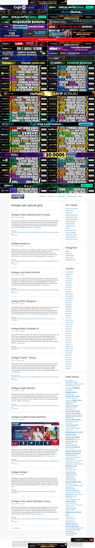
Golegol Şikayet (51, 196)
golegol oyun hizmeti (69, 485)
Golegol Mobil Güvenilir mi (25, 328)
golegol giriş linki (77, 439)
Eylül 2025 (68, 276)
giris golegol (77, 385)
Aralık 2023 (69, 311)
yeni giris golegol (70, 535)
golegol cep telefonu (70, 428)
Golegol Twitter (61, 196)
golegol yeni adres (71, 508)
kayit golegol (69, 529)
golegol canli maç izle (71, 402)
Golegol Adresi (69, 210)
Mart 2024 (68, 304)
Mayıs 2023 (69, 326)
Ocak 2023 (68, 335)
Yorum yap (15, 234)
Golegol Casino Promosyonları (72, 421)
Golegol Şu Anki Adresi (70, 521)
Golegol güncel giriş (45, 232)
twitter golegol (70, 531)
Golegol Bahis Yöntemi (71, 219)
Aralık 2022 (68, 337)
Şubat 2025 (69, 282)
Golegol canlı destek (26, 232)
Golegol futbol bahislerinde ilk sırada (30, 214)
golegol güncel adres (71, 445)
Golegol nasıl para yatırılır (71, 483)
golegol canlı (69, 403)
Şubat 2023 (69, 333)
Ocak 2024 (68, 309)
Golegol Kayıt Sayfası (71, 234)
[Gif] (47, 93)
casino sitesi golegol (78, 384)
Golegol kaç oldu (71, 466)
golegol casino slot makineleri (70, 426)
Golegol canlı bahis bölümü (25, 272)
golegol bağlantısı (69, 400)
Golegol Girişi (70, 439)
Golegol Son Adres (70, 221)
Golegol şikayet (71, 524)
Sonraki (17, 528)
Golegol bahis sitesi (73, 396)
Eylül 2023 (68, 317)
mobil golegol (76, 529)
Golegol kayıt (69, 463)
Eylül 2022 (68, 344)
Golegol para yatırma (78, 485)
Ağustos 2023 (69, 320)
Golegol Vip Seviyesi (71, 236)
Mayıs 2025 (69, 280)
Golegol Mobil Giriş (69, 476)
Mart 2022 (68, 357)
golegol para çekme (70, 487)
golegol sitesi (68, 492)
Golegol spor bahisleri (76, 492)
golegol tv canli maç (78, 494)
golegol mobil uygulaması (71, 479)
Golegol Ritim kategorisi (23, 301)
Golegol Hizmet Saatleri (72, 215)
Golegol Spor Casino (71, 230)
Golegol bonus (77, 400)
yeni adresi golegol (71, 533)
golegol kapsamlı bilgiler (70, 462)
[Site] (23, 68)
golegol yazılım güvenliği (70, 506)
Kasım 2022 (69, 339)
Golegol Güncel (69, 443)
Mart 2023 (68, 331)
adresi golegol (69, 380)
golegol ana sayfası (70, 394)
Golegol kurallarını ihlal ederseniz (28, 417)
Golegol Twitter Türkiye (23, 357)
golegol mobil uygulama (70, 478)
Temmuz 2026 (69, 272)
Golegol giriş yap (72, 441)
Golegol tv (69, 494)
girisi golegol (69, 388)
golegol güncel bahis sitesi (70, 448)
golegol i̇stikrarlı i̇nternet (79, 460)
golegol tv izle (69, 497)
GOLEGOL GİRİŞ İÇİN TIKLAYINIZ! (47, 39)
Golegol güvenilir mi (73, 453)
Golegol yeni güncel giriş (50, 318)
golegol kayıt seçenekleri (77, 463)
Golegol (80, 196)
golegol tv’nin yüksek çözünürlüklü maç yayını (73, 499)
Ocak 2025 (68, 285)
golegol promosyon (70, 488)
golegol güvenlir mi (71, 455)
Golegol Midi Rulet (70, 226)
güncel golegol (79, 527)
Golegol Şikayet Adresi (71, 239)
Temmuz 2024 (69, 296)
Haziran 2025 (69, 278)
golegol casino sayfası (69, 423)
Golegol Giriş (42, 196)
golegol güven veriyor (69, 457)
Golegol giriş (71, 434)
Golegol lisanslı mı (20, 243)
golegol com (77, 428)
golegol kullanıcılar (69, 467)
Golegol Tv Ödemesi (71, 232)
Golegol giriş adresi (31, 318)
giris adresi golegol (70, 385)
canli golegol (69, 384)
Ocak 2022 (68, 361)
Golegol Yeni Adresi (71, 196)
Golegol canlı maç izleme (74, 416)
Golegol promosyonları (72, 490)
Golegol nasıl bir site (73, 482)
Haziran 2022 (69, 350)
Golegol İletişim (19, 472)
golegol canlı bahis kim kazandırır (71, 407)
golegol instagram (70, 458)
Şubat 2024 (69, 307)
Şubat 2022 (69, 359)
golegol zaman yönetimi (69, 516)
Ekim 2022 (68, 342)
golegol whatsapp (79, 504)
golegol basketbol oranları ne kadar (71, 398)
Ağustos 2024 (69, 293)
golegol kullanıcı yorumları (71, 469)
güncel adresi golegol (71, 527)
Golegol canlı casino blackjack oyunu (30, 501)
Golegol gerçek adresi (36, 232)
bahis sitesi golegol (71, 382)
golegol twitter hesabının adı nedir (71, 503)
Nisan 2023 (69, 328)
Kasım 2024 (69, 287)
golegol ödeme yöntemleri (71, 518)
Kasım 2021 (69, 366)
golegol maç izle (71, 472)
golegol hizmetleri (77, 457)
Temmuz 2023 (69, 322)
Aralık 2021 (68, 363)
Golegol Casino (69, 417)
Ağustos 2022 (69, 346)
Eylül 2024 (68, 291)
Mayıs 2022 (69, 352)
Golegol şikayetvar (72, 526)
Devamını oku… (38, 227)
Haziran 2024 (69, 298)
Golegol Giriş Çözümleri (72, 208)
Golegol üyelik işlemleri (23, 388)
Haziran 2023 (69, 324)
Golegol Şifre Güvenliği (71, 217)
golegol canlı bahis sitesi (71, 409)
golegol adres (69, 390)
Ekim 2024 (68, 289)
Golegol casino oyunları (73, 419)
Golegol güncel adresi (73, 447)
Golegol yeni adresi (70, 510)
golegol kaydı (77, 462)
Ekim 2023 (68, 315)
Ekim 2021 (68, 368)
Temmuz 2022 (69, 348)
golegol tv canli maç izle (71, 496)
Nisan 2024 (69, 302)
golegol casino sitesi (72, 425)
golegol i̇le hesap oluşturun (70, 460)
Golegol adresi (71, 392)
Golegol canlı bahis (72, 405)
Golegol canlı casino (17, 232)
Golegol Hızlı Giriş (70, 223)
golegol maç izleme (71, 474)
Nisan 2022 (69, 355)
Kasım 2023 (69, 313)
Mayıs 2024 (69, 300)
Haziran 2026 (69, 274)
